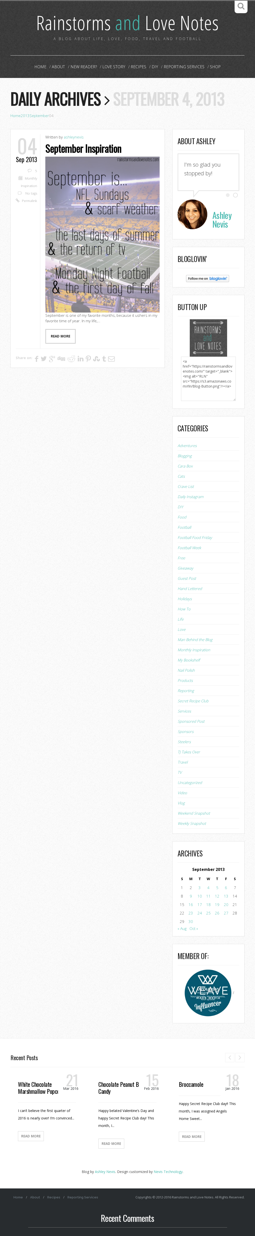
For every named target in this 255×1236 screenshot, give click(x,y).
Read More (31, 1136)
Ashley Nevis (105, 1171)
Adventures (187, 445)
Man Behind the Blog (195, 639)
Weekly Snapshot (192, 823)
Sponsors (185, 731)
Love (182, 629)
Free (181, 557)
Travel (183, 762)
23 (191, 913)
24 (199, 913)
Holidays (185, 598)
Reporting (186, 690)
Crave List (186, 486)
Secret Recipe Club (193, 700)
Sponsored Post (191, 721)
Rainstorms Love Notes (127, 22)
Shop (215, 66)
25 (208, 913)
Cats (181, 476)
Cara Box (185, 465)
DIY (155, 66)
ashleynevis (74, 136)
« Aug (182, 928)
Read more (60, 336)
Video (182, 792)
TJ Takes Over (189, 751)
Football (184, 527)
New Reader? (83, 66)
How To (184, 608)
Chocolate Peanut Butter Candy (123, 1088)
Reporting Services (184, 66)
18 (208, 904)
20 (226, 904)
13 (226, 896)
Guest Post (187, 578)
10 (199, 896)
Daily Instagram (190, 496)
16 (191, 904)
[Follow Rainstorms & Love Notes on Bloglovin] (207, 278)
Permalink (29, 200)
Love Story (113, 66)
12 (217, 896)
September (39, 115)
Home (40, 66)
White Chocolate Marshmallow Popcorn (41, 1088)
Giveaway (185, 568)
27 (226, 913)
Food (182, 517)
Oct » (194, 928)
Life (181, 619)
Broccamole (191, 1084)
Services (184, 711)
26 (217, 913)
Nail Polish (186, 670)
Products (185, 680)
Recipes (138, 66)
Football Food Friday (195, 537)
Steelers (184, 741)
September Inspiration (83, 148)
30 (191, 921)
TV (180, 772)
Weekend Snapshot (194, 813)
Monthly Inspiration (194, 649)
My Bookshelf (189, 659)
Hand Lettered (190, 588)
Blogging (185, 455)
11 (208, 896)
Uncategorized (190, 782)
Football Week (189, 547)
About (58, 66)
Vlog (181, 802)
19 (217, 904)
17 (199, 904)
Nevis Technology (168, 1171)
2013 (25, 115)
